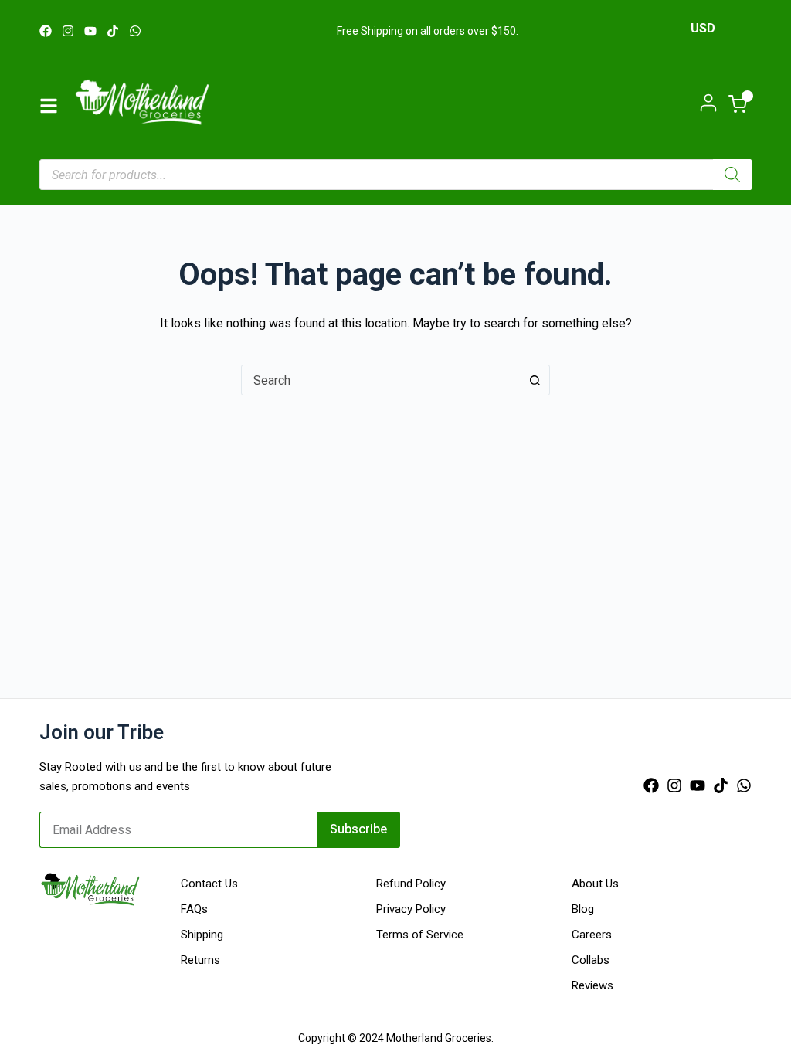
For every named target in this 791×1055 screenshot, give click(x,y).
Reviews (592, 985)
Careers (592, 934)
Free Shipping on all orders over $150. (427, 31)
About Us (595, 883)
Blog (583, 909)
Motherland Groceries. (440, 1038)
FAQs (194, 909)
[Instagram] (68, 31)
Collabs (590, 960)
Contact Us (209, 883)
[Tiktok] (113, 31)
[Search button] (534, 380)
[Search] (732, 174)
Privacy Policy (411, 909)
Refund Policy (411, 883)
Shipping (202, 934)
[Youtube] (90, 31)
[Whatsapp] (135, 31)
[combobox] (381, 380)
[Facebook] (45, 31)
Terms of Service (419, 934)
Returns (200, 960)
